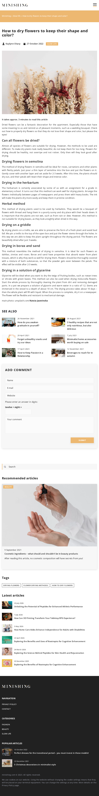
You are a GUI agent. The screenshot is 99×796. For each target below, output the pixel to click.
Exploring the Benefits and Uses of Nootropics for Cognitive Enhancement (49, 641)
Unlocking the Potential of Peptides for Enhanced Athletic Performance (48, 606)
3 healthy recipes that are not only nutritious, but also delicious (82, 325)
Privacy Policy (8, 785)
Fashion (6, 724)
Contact (6, 709)
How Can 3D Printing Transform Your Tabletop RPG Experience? (44, 618)
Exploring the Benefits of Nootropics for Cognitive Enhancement (45, 664)
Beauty (5, 729)
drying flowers (11, 585)
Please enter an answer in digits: (21, 401)
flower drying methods (35, 585)
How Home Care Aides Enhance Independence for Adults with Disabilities (49, 630)
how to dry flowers (62, 585)
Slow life (52, 44)
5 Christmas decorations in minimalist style (35, 764)
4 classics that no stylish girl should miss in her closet (32, 553)
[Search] (5, 467)
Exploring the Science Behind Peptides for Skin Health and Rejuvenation (49, 653)
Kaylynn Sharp (13, 44)
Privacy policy (9, 704)
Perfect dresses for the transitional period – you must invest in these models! (51, 753)
